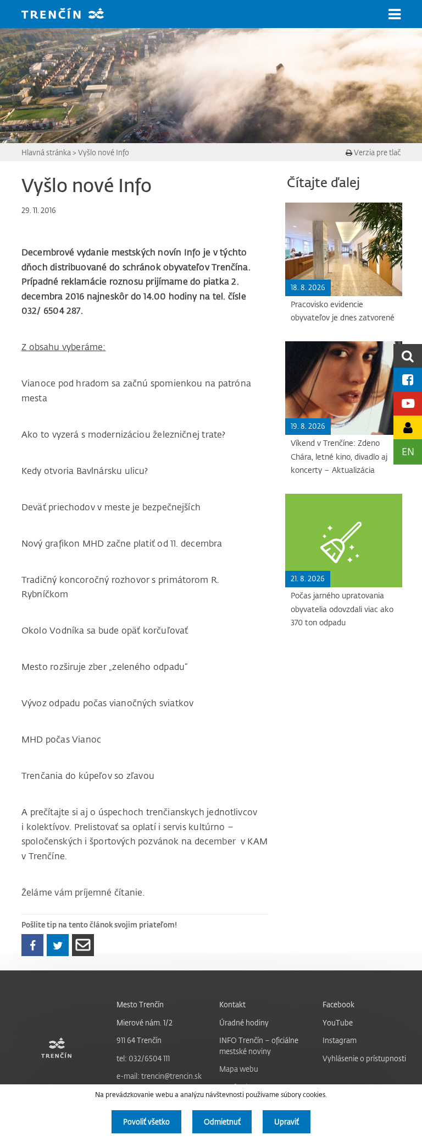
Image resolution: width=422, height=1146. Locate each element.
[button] (394, 14)
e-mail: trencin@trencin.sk (159, 1075)
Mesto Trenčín (140, 1004)
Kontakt (232, 1004)
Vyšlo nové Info (103, 152)
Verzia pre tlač (376, 152)
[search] (407, 356)
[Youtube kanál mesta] (407, 403)
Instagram (340, 1040)
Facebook (338, 1004)
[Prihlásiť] (407, 427)
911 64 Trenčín (139, 1040)
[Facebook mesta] (407, 379)
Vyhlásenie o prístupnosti (364, 1058)
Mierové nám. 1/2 (144, 1022)
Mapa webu (238, 1068)
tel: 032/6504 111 (143, 1058)
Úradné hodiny (244, 1022)
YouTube (338, 1022)
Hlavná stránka (46, 152)
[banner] (70, 14)
